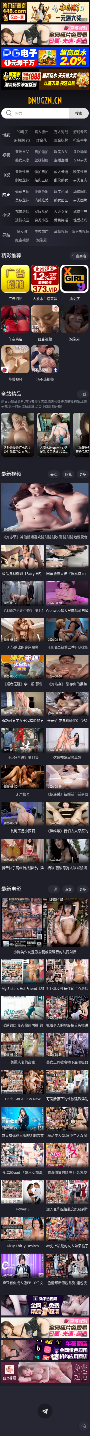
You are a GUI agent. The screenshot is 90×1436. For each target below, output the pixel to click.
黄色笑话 (61, 220)
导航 (6, 235)
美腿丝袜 (22, 200)
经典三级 (41, 180)
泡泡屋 (41, 240)
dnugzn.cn (45, 101)
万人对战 (61, 131)
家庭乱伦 (41, 211)
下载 (82, 394)
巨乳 (68, 474)
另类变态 (80, 180)
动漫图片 (80, 191)
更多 (82, 474)
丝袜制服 (41, 160)
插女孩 (22, 231)
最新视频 (11, 474)
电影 (6, 175)
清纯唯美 (41, 200)
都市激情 (22, 211)
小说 (6, 215)
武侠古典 (80, 211)
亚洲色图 (41, 191)
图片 (6, 195)
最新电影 (11, 889)
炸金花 (41, 140)
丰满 (53, 889)
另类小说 (41, 220)
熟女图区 (61, 200)
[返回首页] (84, 1426)
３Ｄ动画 (80, 151)
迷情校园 (22, 220)
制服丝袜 (22, 180)
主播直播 (61, 160)
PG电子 (22, 131)
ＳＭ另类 (80, 160)
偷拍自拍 (41, 171)
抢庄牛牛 (80, 140)
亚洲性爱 (22, 171)
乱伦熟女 (61, 180)
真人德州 (41, 131)
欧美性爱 (80, 171)
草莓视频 (61, 231)
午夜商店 (41, 231)
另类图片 (80, 200)
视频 (6, 155)
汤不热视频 (80, 231)
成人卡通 (61, 171)
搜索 (78, 113)
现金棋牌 (61, 140)
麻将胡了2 (22, 140)
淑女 (68, 889)
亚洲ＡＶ (22, 151)
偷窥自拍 (22, 191)
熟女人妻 (22, 160)
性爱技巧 (80, 220)
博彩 (6, 135)
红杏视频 (22, 240)
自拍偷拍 (41, 151)
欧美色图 (61, 191)
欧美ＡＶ (61, 151)
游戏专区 (80, 131)
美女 (53, 474)
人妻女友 (61, 211)
